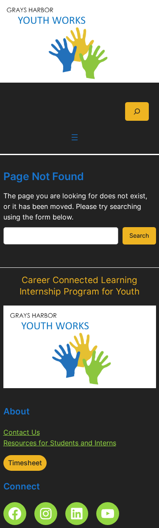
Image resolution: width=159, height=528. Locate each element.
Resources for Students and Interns (59, 443)
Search (139, 235)
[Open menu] (75, 137)
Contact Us (21, 432)
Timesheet (25, 463)
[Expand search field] (137, 111)
